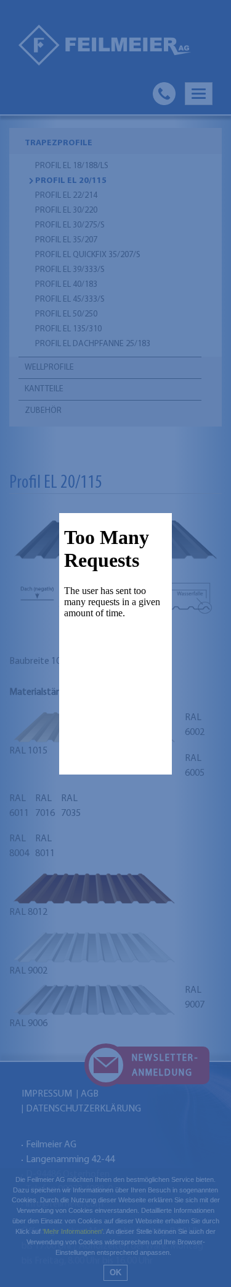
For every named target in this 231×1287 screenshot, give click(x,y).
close (164, 767)
